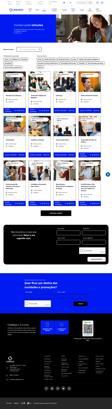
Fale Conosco (90, 9)
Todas (6, 59)
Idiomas (40, 67)
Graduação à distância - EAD (65, 363)
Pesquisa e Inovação (54, 9)
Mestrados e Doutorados (64, 370)
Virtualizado (8, 63)
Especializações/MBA (66, 373)
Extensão (64, 10)
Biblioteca (98, 361)
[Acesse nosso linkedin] (69, 388)
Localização (47, 370)
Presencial (24, 59)
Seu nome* (61, 228)
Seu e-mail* (61, 238)
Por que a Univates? (83, 367)
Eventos (98, 366)
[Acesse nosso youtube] (63, 388)
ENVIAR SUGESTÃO (96, 259)
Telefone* (86, 228)
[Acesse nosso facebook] (46, 388)
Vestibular (81, 361)
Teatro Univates (99, 359)
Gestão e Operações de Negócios (88, 59)
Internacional (47, 372)
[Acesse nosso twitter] (52, 388)
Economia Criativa (64, 59)
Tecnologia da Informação (68, 63)
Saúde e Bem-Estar (50, 59)
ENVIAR (80, 304)
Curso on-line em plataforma (13, 67)
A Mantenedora (47, 361)
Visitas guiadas (82, 370)
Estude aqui (30, 9)
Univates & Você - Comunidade (100, 371)
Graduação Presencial (64, 359)
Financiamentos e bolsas (83, 364)
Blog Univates (82, 372)
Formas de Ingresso (83, 359)
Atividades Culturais (100, 368)
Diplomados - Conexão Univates (48, 376)
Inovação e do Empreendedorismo (48, 63)
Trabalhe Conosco (48, 379)
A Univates (44, 9)
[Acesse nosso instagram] (58, 388)
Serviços (82, 10)
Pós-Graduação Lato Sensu (95, 63)
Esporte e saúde (99, 363)
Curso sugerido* (88, 238)
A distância (14, 59)
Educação (82, 63)
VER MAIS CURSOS (56, 213)
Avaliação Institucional (47, 367)
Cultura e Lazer (73, 9)
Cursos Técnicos (65, 367)
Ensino (37, 10)
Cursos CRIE (64, 376)
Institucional (47, 359)
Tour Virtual (47, 363)
